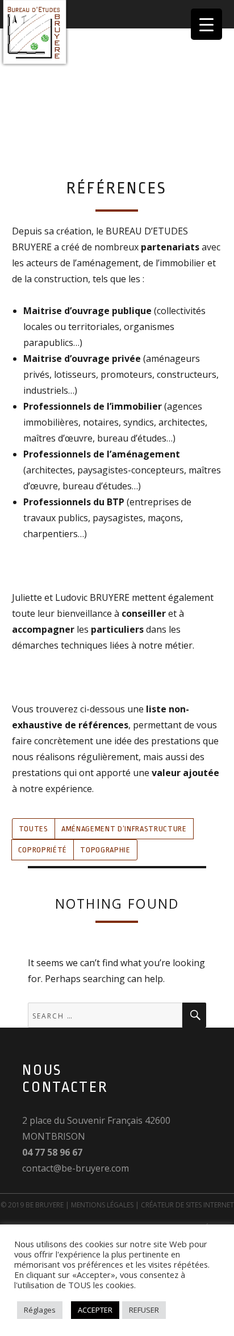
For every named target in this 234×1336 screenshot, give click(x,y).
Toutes (33, 828)
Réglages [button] (40, 1310)
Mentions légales (102, 1205)
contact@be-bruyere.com (75, 1168)
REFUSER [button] (144, 1310)
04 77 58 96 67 (52, 1152)
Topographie (105, 850)
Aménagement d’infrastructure (123, 828)
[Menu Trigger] (206, 24)
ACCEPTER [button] (95, 1310)
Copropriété (42, 850)
